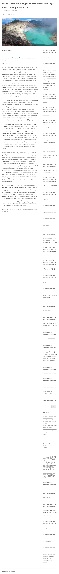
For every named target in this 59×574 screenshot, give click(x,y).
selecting (45, 473)
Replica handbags (47, 128)
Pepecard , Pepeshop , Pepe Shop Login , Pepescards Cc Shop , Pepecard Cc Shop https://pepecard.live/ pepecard (49, 558)
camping (51, 456)
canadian (44, 458)
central (48, 458)
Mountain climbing (47, 443)
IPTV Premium (46, 282)
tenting (49, 474)
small (51, 473)
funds (50, 460)
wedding (44, 477)
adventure (45, 457)
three (52, 474)
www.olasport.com (47, 255)
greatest (44, 462)
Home (3, 14)
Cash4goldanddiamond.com (49, 199)
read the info (46, 225)
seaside (52, 472)
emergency (50, 459)
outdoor (50, 469)
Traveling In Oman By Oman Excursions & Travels (18, 59)
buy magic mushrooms (52, 512)
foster (47, 460)
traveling (30, 209)
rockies (48, 472)
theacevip (45, 528)
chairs (51, 458)
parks (48, 470)
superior (44, 474)
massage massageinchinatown (50, 373)
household (45, 463)
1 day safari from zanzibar (48, 57)
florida (44, 460)
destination (45, 459)
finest (53, 459)
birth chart (54, 323)
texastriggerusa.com (47, 497)
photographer (52, 470)
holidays (54, 462)
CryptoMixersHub (49, 240)
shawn (48, 473)
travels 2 (15, 209)
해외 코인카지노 (46, 310)
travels (33, 209)
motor (51, 466)
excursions (25, 209)
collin (53, 458)
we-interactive (46, 115)
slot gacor (45, 102)
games (53, 460)
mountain (45, 467)
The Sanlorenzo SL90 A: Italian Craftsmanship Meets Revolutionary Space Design (49, 417)
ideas (48, 464)
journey (50, 465)
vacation (51, 475)
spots (54, 473)
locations (45, 466)
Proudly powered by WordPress (8, 571)
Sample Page (11, 14)
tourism (44, 476)
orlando (44, 469)
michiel (48, 466)
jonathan (45, 465)
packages (44, 470)
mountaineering (50, 467)
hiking (49, 462)
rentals (45, 472)
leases (55, 465)
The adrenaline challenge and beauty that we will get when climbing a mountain (28, 5)
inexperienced (53, 463)
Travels (44, 445)
